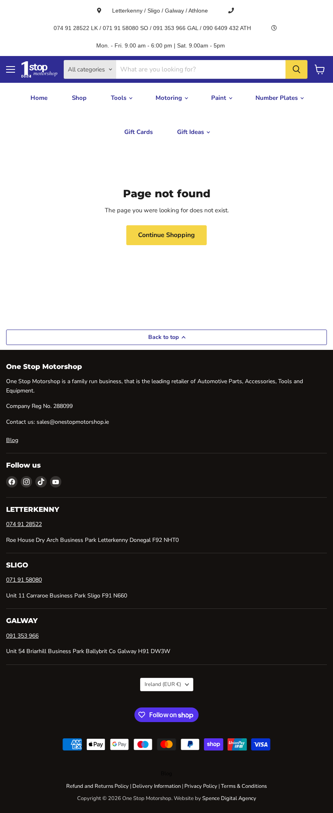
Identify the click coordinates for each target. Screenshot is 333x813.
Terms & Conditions (244, 786)
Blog (12, 440)
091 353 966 (22, 636)
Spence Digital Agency (229, 798)
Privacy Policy (200, 786)
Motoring (170, 98)
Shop (79, 98)
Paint (219, 98)
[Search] (296, 69)
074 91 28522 (24, 524)
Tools (119, 98)
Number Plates (277, 98)
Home (39, 98)
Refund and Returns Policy (97, 786)
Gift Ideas (191, 132)
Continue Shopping (166, 235)
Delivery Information (156, 786)
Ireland (163, 684)
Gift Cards (138, 132)
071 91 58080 (24, 580)
